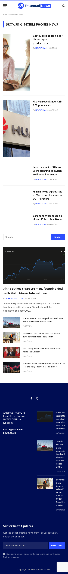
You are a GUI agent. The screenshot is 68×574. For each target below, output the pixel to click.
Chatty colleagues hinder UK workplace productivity (48, 39)
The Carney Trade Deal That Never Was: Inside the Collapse (42, 350)
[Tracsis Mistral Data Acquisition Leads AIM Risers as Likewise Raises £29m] (11, 322)
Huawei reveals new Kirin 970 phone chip (47, 104)
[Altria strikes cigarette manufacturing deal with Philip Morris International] (34, 265)
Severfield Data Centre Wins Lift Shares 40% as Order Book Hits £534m (41, 335)
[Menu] (5, 5)
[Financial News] (34, 5)
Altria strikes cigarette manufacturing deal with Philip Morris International (33, 291)
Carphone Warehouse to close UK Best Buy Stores (47, 218)
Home (6, 14)
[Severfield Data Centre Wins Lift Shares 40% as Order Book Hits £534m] (11, 337)
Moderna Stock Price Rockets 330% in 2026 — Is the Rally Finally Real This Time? (44, 365)
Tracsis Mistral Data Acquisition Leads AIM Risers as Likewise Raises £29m (43, 320)
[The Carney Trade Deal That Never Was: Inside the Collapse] (11, 352)
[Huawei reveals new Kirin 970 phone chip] (16, 128)
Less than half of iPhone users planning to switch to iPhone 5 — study (47, 171)
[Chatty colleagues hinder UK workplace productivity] (16, 62)
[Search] (63, 5)
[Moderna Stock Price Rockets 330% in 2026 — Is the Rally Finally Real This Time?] (11, 367)
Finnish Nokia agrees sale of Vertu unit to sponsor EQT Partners (47, 195)
